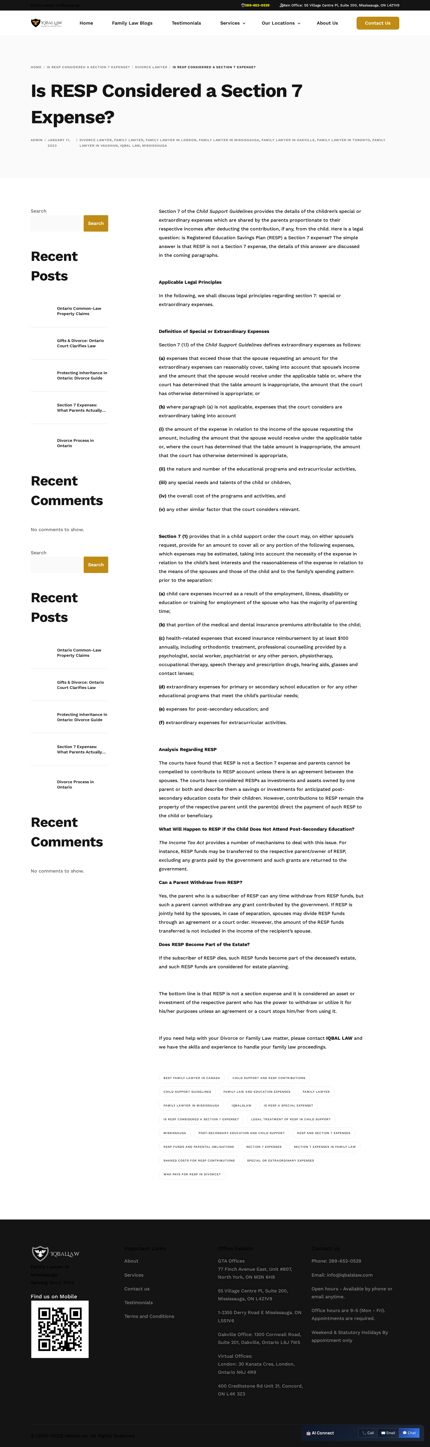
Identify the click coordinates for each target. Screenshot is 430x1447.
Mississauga (154, 146)
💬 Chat (409, 1433)
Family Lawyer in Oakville (288, 140)
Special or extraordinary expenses (280, 1160)
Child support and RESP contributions (269, 1078)
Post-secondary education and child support (242, 1133)
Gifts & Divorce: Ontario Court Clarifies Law (80, 343)
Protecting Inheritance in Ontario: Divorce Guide (82, 375)
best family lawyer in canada (192, 1078)
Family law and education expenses (256, 1091)
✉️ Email (388, 1433)
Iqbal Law (130, 146)
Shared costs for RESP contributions (199, 1160)
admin (37, 140)
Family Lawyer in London (171, 140)
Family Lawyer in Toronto (343, 140)
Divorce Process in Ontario (75, 443)
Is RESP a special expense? (288, 1105)
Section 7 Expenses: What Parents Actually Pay (79, 408)
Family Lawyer (128, 140)
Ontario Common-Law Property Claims (79, 311)
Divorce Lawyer (96, 140)
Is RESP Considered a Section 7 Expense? (201, 1119)
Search (39, 211)
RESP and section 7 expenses (323, 1133)
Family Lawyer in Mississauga (229, 140)
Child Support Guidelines (187, 1091)
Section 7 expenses (264, 1146)
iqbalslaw (242, 1105)
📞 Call (368, 1433)
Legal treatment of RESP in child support (291, 1119)
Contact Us (378, 23)
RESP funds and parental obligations (199, 1146)
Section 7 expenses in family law (325, 1146)
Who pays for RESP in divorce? (192, 1174)
